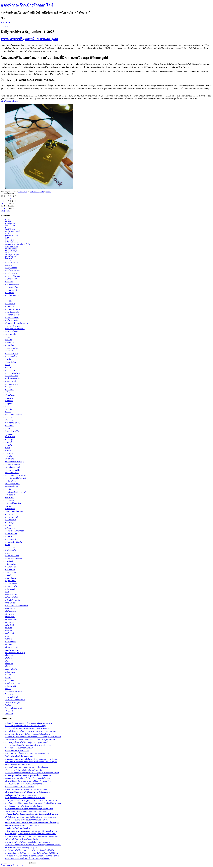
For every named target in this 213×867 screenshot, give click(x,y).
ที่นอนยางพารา (11, 398)
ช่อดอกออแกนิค (11, 348)
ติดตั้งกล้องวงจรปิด (12, 378)
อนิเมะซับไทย (10, 578)
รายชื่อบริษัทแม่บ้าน (13, 503)
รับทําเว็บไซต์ (10, 481)
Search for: (5, 863)
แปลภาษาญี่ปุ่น (11, 686)
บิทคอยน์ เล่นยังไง (12, 431)
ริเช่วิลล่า (8, 506)
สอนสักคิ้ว (9, 536)
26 (4, 208)
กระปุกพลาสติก (11, 268)
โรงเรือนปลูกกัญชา (12, 703)
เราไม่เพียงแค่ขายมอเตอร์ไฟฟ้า (17, 764)
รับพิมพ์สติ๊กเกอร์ (11, 487)
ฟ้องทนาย (9, 453)
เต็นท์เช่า (8, 628)
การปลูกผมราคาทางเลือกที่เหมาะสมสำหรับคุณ (23, 806)
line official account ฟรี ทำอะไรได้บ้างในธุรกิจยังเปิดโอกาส (27, 778)
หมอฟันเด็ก (9, 561)
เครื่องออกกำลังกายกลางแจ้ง (16, 606)
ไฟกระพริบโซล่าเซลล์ (13, 708)
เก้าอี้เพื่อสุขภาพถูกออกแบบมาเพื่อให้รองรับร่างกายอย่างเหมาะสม (30, 817)
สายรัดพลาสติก (11, 539)
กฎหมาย (8, 265)
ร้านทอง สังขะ (10, 495)
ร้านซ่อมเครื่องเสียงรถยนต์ (15, 492)
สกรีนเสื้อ (9, 525)
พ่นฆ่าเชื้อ (9, 442)
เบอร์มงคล (9, 639)
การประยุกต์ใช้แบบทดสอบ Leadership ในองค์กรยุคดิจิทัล (27, 728)
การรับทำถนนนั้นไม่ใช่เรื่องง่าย (17, 751)
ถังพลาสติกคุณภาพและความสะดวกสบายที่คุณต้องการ (26, 767)
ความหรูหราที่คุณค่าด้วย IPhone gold (29, 39)
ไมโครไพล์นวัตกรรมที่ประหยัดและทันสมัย (21, 839)
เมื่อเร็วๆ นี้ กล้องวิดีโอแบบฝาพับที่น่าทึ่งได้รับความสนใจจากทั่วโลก (31, 759)
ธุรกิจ (7, 406)
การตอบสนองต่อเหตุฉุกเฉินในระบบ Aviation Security (25, 726)
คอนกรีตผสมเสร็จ (12, 312)
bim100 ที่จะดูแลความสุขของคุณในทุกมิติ (21, 848)
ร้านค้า (8, 489)
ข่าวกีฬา (8, 301)
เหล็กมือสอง (10, 672)
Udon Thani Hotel (11, 263)
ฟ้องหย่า (8, 456)
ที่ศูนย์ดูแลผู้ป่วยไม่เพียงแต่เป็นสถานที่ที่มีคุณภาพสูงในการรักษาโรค (31, 831)
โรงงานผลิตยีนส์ (11, 697)
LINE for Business (12, 242)
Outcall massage (11, 251)
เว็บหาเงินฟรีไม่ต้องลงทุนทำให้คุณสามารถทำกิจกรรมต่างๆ (28, 792)
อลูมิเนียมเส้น (10, 581)
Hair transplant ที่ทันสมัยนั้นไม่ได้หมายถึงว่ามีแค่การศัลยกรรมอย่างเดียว (32, 836)
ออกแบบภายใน (11, 586)
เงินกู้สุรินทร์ (10, 614)
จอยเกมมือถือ (10, 334)
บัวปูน (7, 428)
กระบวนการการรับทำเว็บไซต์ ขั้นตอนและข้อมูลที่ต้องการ (27, 859)
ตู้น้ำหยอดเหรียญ (11, 381)
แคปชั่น (8, 678)
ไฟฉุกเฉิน (9, 711)
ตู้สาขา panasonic (11, 384)
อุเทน (7, 592)
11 (2, 203)
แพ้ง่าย (8, 689)
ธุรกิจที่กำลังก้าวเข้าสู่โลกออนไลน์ (27, 5)
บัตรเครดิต (9, 426)
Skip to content (6, 22)
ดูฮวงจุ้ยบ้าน (10, 370)
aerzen (7, 219)
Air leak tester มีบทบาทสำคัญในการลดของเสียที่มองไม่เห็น (27, 734)
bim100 (8, 221)
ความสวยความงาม (12, 309)
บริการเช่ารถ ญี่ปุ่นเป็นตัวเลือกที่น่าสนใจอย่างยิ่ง (23, 770)
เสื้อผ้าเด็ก (9, 664)
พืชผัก (7, 448)
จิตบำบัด (8, 340)
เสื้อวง (7, 667)
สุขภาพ (8, 553)
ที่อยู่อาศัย (9, 403)
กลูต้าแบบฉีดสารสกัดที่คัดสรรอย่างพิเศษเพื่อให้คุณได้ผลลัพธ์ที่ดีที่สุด (31, 853)
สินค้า (7, 545)
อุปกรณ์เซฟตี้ (10, 589)
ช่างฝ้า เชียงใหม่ (11, 354)
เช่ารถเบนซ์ (9, 622)
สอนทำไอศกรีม (11, 534)
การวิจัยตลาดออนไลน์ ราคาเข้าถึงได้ (19, 787)
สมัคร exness (10, 528)
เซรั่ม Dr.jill (9, 625)
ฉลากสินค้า (9, 342)
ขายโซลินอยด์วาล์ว (12, 295)
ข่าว (7, 298)
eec (6, 227)
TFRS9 (8, 261)
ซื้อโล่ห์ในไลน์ (10, 362)
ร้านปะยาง (9, 498)
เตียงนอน (8, 631)
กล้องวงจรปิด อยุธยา (13, 276)
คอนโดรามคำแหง (12, 315)
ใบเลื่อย (8, 705)
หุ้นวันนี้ (8, 575)
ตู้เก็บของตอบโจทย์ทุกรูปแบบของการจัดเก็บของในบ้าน (26, 820)
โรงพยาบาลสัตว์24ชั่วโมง (15, 700)
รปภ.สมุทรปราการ (12, 464)
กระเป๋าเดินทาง (11, 273)
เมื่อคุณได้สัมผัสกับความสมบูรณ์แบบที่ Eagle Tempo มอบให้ (28, 781)
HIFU (7, 238)
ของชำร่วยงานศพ (12, 284)
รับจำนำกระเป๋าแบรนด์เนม (15, 475)
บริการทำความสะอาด (14, 414)
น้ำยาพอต (9, 409)
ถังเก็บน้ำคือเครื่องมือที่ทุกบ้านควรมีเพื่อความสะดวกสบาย (27, 842)
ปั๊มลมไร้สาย (10, 437)
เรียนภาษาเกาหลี (12, 647)
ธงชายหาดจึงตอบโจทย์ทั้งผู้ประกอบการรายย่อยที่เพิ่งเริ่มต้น (28, 753)
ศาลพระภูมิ (9, 523)
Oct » (8, 211)
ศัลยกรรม (9, 514)
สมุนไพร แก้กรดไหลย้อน (14, 531)
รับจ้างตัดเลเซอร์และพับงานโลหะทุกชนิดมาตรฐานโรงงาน (27, 745)
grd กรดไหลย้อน (11, 235)
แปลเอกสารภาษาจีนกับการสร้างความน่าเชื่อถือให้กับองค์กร (28, 723)
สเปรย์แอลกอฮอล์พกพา (14, 559)
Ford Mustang (10, 229)
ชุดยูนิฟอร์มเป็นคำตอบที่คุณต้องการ (19, 828)
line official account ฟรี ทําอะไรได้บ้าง (19, 244)
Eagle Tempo (10, 225)
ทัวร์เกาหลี (9, 390)
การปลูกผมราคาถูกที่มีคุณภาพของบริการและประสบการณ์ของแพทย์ (32, 773)
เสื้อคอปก (9, 655)
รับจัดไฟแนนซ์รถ (12, 473)
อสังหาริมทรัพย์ (11, 583)
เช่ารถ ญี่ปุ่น (10, 617)
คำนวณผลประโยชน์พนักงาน (16, 323)
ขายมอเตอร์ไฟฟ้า (12, 290)
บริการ (8, 412)
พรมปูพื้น (8, 445)
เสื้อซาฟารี (9, 661)
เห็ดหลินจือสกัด (11, 669)
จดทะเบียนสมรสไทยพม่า (15, 329)
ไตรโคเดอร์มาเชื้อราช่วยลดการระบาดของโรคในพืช (25, 812)
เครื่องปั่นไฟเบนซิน (12, 600)
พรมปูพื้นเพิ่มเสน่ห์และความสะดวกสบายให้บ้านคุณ (25, 798)
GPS (7, 233)
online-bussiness (11, 249)
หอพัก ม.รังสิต (10, 572)
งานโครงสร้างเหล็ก (13, 326)
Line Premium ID (11, 247)
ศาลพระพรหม (10, 520)
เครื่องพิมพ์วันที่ (11, 603)
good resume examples (13, 231)
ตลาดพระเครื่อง (11, 376)
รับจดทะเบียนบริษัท (12, 470)
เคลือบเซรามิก (11, 608)
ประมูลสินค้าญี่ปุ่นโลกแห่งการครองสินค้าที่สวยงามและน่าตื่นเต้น (30, 834)
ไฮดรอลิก (9, 714)
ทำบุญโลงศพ (10, 395)
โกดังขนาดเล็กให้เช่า (13, 691)
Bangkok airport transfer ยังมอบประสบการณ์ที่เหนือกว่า (26, 789)
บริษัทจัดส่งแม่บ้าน (12, 423)
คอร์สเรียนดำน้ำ (11, 320)
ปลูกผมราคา (10, 434)
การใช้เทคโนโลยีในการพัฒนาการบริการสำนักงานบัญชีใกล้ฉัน (29, 850)
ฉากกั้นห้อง (9, 345)
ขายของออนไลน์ (11, 287)
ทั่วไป (7, 392)
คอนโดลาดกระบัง (12, 318)
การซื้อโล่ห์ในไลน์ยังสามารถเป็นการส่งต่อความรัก (24, 784)
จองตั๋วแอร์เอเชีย (11, 331)
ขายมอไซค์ (9, 293)
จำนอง (8, 337)
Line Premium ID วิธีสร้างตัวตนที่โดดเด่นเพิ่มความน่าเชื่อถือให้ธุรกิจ (31, 762)
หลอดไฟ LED (10, 567)
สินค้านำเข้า (10, 547)
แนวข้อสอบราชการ (13, 683)
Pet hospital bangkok (12, 255)
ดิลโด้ (7, 365)
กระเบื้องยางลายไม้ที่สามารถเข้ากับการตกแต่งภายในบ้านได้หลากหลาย (33, 803)
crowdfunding (10, 223)
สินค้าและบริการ (11, 550)
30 (13, 208)
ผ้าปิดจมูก (9, 439)
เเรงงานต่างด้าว (11, 675)
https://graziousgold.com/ (9, 101)
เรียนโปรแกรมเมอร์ (13, 650)
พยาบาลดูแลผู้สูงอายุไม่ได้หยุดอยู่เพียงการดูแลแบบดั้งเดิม (27, 742)
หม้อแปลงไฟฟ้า (11, 564)
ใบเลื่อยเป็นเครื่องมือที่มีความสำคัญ (19, 756)
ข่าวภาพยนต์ (10, 304)
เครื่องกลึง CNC (11, 595)
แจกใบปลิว (9, 680)
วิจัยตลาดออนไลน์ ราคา (14, 511)
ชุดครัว (8, 359)
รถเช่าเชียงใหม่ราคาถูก (14, 462)
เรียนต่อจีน (9, 644)
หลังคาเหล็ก (10, 570)
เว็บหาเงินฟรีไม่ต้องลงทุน (15, 653)
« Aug (3, 211)
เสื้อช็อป (8, 658)
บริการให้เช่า (10, 420)
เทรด (7, 636)
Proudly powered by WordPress (12, 865)
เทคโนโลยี (9, 633)
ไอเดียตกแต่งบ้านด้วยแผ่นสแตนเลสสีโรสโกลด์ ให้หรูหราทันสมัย (30, 740)
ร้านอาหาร (9, 500)
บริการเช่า (9, 417)
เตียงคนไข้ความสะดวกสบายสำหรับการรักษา (22, 825)
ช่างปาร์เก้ (9, 351)
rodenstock (9, 259)
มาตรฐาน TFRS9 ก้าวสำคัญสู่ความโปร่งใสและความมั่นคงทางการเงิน (32, 800)
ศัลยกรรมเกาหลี (11, 517)
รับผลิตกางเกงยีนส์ (12, 484)
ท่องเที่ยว (8, 387)
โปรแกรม (9, 694)
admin (48, 192)
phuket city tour (10, 257)
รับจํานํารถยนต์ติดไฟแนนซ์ (15, 478)
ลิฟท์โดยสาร (10, 509)
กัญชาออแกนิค (11, 279)
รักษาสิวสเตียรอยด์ (12, 467)
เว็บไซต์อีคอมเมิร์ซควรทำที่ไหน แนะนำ (20, 795)
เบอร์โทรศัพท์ (10, 642)
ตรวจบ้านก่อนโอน (12, 373)
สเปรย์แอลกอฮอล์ (12, 556)
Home (7, 26)
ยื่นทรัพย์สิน (9, 459)
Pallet (7, 253)
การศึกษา (9, 282)
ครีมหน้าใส (9, 306)
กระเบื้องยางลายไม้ (12, 270)
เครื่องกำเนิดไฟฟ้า (12, 597)
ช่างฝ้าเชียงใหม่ (11, 356)
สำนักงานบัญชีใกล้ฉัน (13, 542)
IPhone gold (22, 192)
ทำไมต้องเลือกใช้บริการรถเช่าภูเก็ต (19, 748)
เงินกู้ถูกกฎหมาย (11, 611)
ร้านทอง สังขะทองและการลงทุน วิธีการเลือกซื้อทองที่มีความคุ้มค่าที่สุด (32, 856)
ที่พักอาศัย (9, 401)
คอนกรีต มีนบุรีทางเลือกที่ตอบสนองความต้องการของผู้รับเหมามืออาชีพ (33, 737)
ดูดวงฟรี (8, 367)
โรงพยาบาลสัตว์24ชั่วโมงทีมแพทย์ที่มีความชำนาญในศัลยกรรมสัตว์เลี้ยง (33, 845)
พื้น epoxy (9, 451)
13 (6, 203)
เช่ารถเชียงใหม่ (11, 619)
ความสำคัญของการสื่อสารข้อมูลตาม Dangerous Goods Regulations (30, 731)
